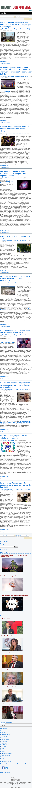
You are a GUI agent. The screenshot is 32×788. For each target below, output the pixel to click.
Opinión (3, 751)
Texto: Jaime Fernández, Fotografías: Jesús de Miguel (15, 76)
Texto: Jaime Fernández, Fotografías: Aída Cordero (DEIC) (16, 29)
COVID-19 (3, 552)
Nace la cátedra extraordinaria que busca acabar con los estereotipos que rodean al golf (15, 24)
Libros (3, 748)
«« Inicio (2, 16)
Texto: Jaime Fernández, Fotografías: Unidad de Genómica (16, 489)
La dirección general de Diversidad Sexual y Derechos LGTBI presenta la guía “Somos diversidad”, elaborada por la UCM (16, 71)
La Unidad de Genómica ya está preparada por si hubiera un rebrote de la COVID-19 (15, 485)
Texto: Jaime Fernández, (8, 178)
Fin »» (27, 16)
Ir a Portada (4, 541)
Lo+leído (3, 722)
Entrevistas (4, 616)
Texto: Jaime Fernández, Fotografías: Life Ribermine (14, 282)
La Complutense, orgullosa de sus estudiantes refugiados (13, 437)
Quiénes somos (5, 761)
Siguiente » (22, 16)
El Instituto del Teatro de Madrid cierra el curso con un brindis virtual (15, 332)
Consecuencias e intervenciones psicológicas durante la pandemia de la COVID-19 (15, 423)
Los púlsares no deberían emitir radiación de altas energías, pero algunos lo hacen (13, 173)
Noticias (3, 731)
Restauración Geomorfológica (8, 320)
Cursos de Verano (6, 734)
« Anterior (7, 16)
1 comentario (5, 479)
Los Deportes (5, 750)
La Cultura (4, 746)
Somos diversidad (5, 91)
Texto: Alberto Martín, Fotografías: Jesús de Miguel (14, 133)
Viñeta (3, 758)
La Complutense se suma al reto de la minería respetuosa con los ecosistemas (15, 278)
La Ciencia (4, 743)
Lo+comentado (9, 722)
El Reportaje (4, 736)
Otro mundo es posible (7, 753)
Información (16, 784)
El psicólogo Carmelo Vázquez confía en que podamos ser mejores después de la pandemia (15, 385)
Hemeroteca (4, 550)
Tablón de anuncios (6, 757)
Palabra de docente (6, 755)
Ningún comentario (6, 63)
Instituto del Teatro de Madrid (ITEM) (7, 341)
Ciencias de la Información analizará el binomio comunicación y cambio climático (15, 129)
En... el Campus (5, 739)
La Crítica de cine (5, 744)
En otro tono (4, 738)
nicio (30, 10)
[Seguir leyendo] (4, 61)
